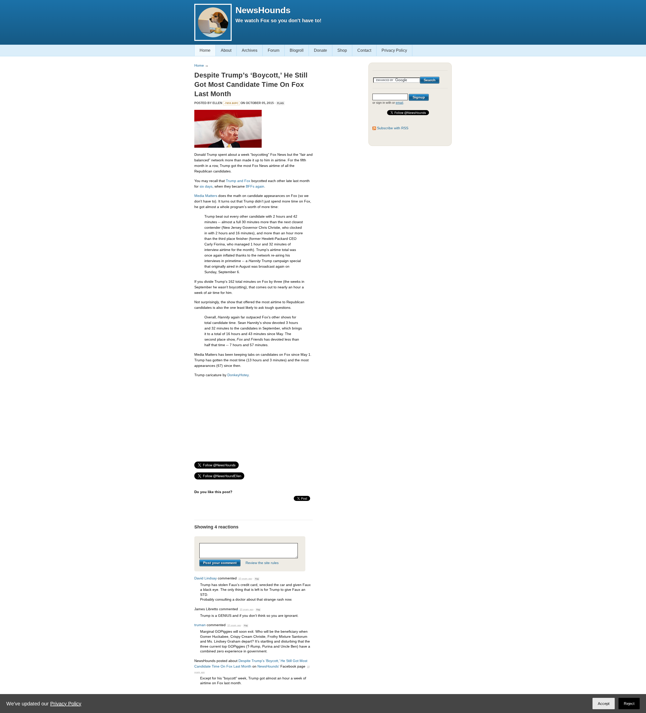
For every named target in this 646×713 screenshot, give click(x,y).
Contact (364, 50)
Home (205, 50)
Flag (280, 103)
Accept (603, 703)
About (226, 50)
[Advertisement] (253, 417)
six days (206, 186)
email (399, 103)
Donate (320, 50)
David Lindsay (205, 578)
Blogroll (297, 50)
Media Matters (205, 196)
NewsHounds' (268, 666)
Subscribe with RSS (392, 128)
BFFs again (255, 186)
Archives (249, 50)
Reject (629, 703)
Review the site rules (262, 563)
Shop (342, 50)
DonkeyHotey (238, 375)
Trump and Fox (238, 181)
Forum (273, 50)
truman (200, 625)
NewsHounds (262, 10)
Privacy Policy (394, 50)
